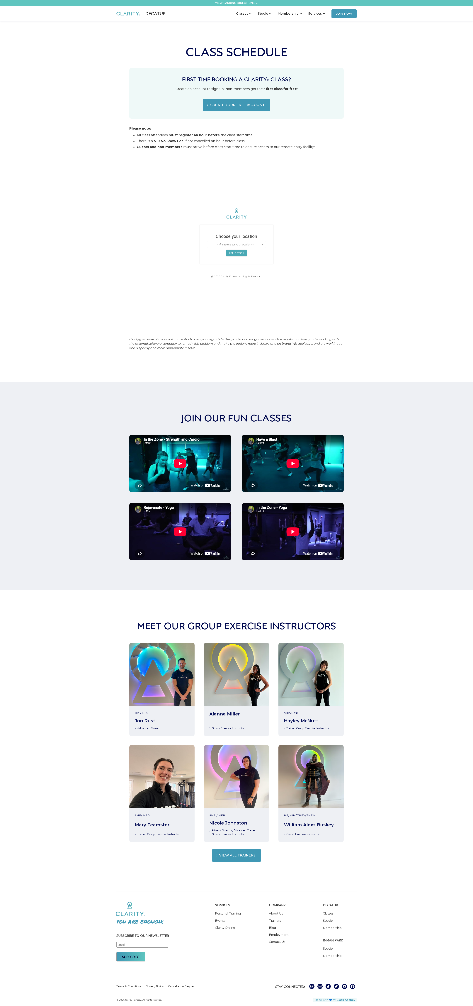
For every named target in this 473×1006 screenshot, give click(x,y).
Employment (279, 935)
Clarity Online (225, 927)
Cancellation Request (182, 986)
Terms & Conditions (128, 986)
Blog (272, 927)
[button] (244, 13)
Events (220, 920)
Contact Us (277, 942)
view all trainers (237, 855)
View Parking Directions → (236, 3)
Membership (332, 928)
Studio (328, 920)
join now (344, 13)
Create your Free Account (237, 105)
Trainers (275, 920)
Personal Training (228, 913)
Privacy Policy (155, 986)
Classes (328, 913)
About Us (276, 913)
